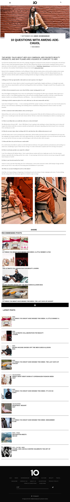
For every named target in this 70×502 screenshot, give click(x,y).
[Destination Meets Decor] (6, 437)
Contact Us (23, 481)
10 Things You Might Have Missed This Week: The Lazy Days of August (27, 301)
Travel (18, 432)
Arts (13, 447)
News (36, 36)
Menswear (35, 477)
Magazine (14, 481)
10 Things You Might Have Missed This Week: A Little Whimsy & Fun (26, 252)
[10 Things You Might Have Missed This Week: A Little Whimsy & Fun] (6, 321)
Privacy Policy (53, 481)
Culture (18, 447)
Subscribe (42, 483)
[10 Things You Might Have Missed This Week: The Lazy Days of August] (6, 365)
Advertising (42, 481)
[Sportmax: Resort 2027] (6, 408)
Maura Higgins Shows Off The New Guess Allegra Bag (22, 285)
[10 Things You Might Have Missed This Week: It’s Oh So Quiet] (6, 394)
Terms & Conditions (30, 483)
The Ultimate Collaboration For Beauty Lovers (20, 268)
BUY (11, 477)
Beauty (51, 477)
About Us (33, 481)
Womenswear (44, 36)
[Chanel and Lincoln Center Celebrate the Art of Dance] (6, 452)
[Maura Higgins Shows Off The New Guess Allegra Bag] (6, 350)
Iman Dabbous (36, 46)
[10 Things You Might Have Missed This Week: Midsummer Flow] (6, 423)
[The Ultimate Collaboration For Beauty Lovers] (6, 336)
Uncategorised (16, 374)
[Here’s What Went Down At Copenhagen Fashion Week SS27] (6, 379)
